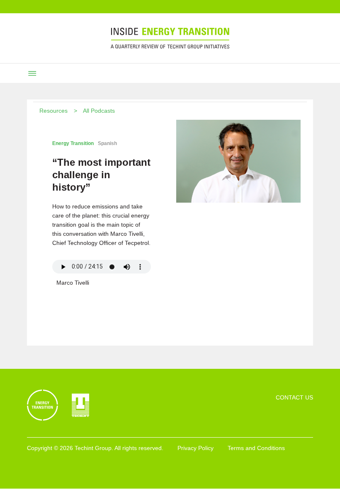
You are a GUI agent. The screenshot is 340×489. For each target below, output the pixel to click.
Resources (53, 110)
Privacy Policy (195, 448)
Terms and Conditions (256, 448)
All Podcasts (99, 110)
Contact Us (294, 397)
